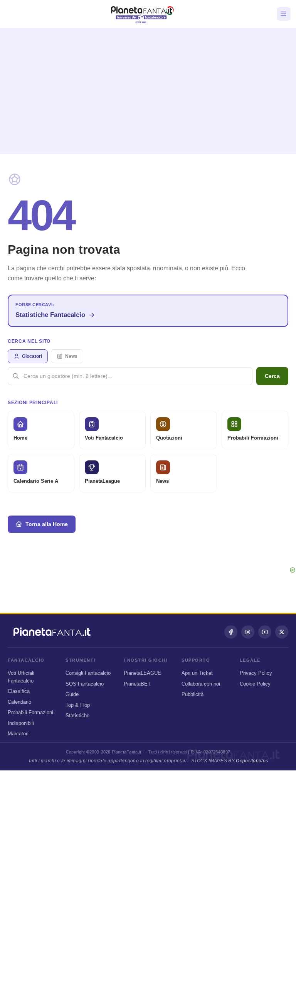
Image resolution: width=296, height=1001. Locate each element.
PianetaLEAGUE (142, 673)
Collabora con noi (201, 684)
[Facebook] (230, 632)
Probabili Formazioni (30, 712)
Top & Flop (78, 705)
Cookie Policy (255, 684)
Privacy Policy (256, 673)
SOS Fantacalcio (85, 684)
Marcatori (18, 733)
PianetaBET (137, 684)
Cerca (272, 376)
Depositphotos (252, 760)
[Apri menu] (284, 14)
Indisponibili (21, 723)
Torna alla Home (46, 524)
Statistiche (77, 715)
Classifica (19, 691)
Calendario (19, 702)
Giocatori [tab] (32, 356)
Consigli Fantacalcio (88, 673)
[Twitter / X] (281, 632)
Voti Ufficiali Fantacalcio (21, 677)
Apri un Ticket (197, 673)
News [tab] (71, 356)
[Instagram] (247, 632)
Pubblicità (193, 694)
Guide (72, 694)
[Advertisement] (148, 88)
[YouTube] (264, 632)
